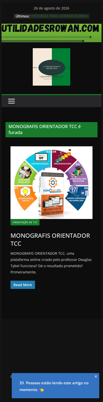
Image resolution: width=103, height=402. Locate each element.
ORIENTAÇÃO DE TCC (25, 222)
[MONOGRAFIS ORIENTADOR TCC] (51, 182)
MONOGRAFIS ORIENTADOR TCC (50, 239)
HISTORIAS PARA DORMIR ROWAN (59, 16)
